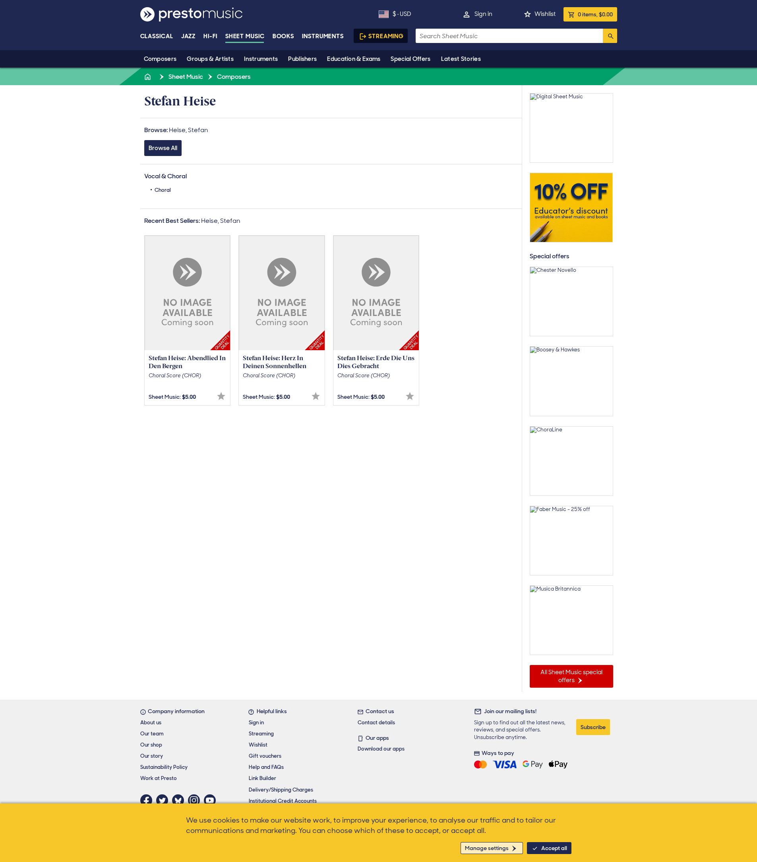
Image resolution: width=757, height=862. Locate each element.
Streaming (386, 36)
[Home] (148, 76)
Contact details (376, 722)
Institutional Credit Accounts (283, 801)
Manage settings (487, 848)
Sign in (483, 14)
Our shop (151, 744)
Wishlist (545, 14)
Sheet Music (245, 36)
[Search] (610, 36)
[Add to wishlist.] (221, 396)
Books (283, 36)
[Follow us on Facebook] (148, 800)
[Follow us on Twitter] (164, 800)
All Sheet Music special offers (571, 676)
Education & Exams (353, 59)
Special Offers (410, 59)
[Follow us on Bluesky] (180, 800)
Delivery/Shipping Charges (281, 789)
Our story (151, 756)
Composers (160, 59)
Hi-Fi (210, 36)
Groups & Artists (210, 59)
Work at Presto (158, 778)
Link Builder (262, 778)
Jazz (188, 36)
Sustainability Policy (164, 767)
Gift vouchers (265, 756)
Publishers (302, 59)
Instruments (261, 59)
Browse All (163, 148)
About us (150, 722)
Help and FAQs (266, 767)
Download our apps (381, 748)
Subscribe (593, 727)
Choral (163, 190)
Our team (152, 733)
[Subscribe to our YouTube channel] (212, 800)
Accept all (554, 848)
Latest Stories (461, 59)
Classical (156, 36)
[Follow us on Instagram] (196, 800)
